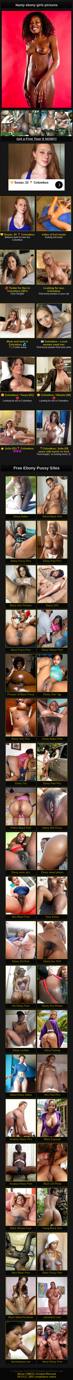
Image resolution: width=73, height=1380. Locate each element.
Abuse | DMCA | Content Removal (36, 1373)
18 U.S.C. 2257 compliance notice (36, 1376)
